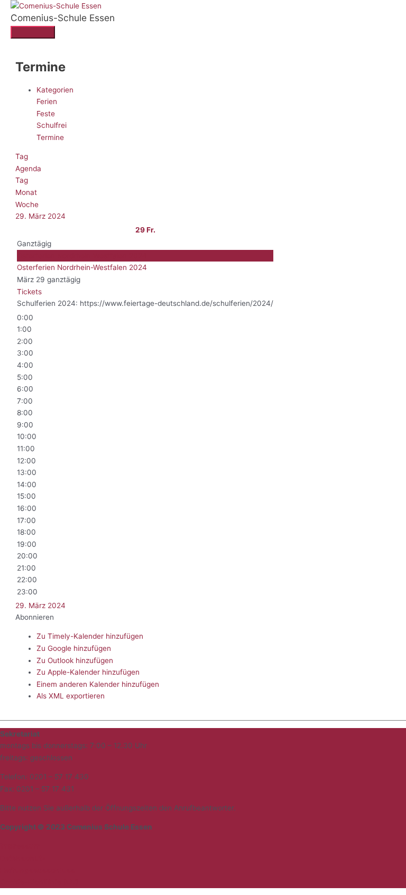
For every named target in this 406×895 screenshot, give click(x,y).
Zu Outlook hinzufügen (74, 660)
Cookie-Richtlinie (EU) (39, 882)
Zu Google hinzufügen (73, 648)
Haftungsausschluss (37, 870)
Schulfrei (51, 125)
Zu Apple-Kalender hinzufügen (88, 672)
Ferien (46, 101)
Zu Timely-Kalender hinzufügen (89, 636)
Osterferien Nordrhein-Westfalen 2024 (82, 267)
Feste (45, 113)
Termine (50, 137)
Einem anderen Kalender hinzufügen (97, 684)
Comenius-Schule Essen (63, 17)
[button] (34, 617)
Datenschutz (23, 858)
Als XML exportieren (70, 696)
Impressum (20, 846)
